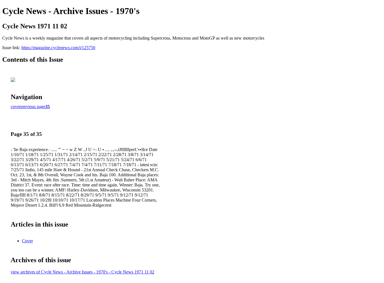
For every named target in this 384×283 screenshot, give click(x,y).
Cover (27, 240)
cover (16, 106)
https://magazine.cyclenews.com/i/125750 (58, 47)
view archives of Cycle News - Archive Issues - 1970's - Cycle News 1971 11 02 (82, 272)
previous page (33, 106)
